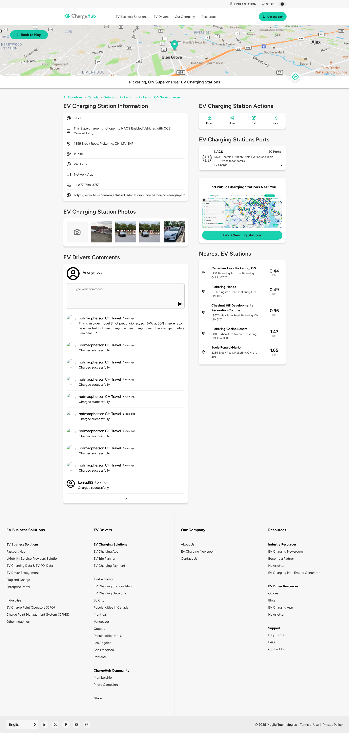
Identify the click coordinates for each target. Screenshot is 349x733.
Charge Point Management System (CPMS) (37, 614)
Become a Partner (281, 558)
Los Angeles (102, 643)
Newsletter (276, 566)
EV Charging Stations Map (112, 586)
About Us (187, 544)
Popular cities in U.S (108, 636)
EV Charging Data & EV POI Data (29, 566)
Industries (13, 600)
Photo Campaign (106, 685)
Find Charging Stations (242, 235)
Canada (92, 97)
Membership (103, 677)
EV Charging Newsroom (198, 551)
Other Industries (17, 621)
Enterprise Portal (18, 587)
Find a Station (104, 579)
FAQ (271, 642)
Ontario (109, 97)
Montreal (100, 614)
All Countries (72, 97)
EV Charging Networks (110, 593)
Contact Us (189, 558)
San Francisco (104, 650)
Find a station (245, 4)
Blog (271, 600)
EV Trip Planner (104, 558)
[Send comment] (180, 304)
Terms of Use (309, 725)
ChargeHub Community (111, 670)
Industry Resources (282, 544)
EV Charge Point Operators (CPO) (30, 607)
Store (270, 4)
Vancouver (101, 621)
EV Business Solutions (22, 544)
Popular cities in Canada (111, 607)
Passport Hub (15, 551)
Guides (273, 593)
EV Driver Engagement (22, 573)
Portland (100, 657)
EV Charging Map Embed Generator (294, 573)
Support (274, 628)
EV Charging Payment (109, 566)
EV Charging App (106, 551)
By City (99, 600)
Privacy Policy (333, 725)
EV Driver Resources (283, 586)
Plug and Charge (18, 580)
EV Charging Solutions (110, 544)
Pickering (127, 97)
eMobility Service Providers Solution (32, 558)
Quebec (99, 629)
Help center (276, 635)
